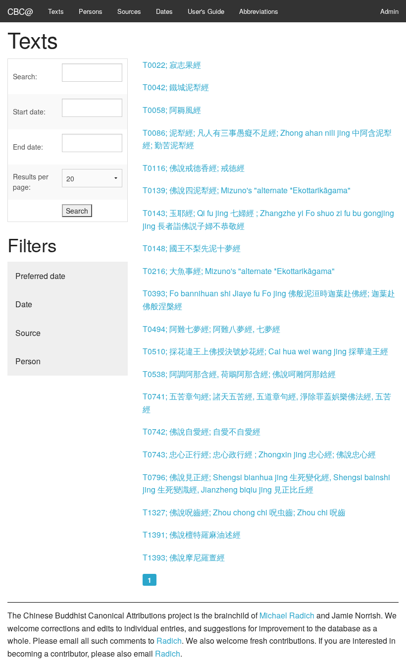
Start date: (29, 111)
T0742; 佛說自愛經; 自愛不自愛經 (201, 431)
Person (28, 361)
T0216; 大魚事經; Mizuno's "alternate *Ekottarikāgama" (239, 271)
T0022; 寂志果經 (172, 64)
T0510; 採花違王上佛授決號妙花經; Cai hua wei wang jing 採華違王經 (265, 351)
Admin (389, 11)
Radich (169, 640)
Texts (56, 11)
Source (28, 332)
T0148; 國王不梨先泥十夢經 (192, 248)
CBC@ (20, 11)
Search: (25, 76)
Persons (90, 11)
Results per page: (31, 181)
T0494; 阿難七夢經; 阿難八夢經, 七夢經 (211, 329)
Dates (164, 11)
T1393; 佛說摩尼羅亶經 (184, 557)
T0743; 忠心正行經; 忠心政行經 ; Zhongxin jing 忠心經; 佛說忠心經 (259, 454)
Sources (129, 11)
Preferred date (40, 275)
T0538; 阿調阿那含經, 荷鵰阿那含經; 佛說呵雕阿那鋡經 (239, 374)
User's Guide (206, 11)
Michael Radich (286, 615)
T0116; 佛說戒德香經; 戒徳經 (194, 167)
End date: (28, 147)
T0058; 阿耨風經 (172, 109)
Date (23, 304)
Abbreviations (258, 11)
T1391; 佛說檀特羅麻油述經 (192, 534)
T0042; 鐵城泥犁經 (176, 87)
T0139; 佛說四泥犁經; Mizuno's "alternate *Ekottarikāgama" (247, 190)
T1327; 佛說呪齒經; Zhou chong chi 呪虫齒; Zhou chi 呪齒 (244, 512)
